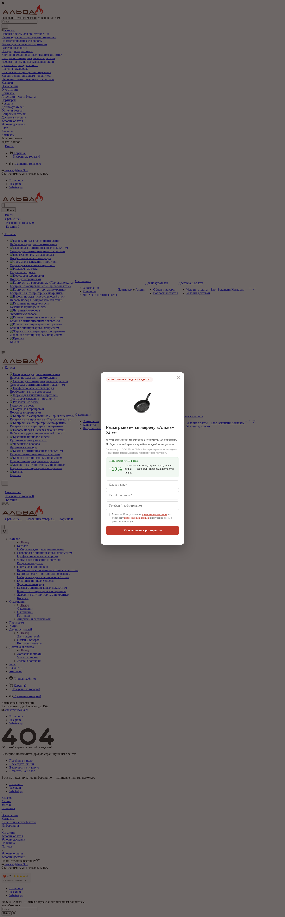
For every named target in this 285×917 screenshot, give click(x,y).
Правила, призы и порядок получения (147, 453)
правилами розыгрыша (154, 514)
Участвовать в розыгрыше (143, 530)
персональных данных (136, 517)
